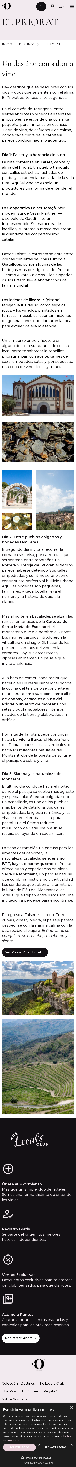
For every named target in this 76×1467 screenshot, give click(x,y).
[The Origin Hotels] (6, 7)
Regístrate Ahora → (20, 1338)
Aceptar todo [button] (19, 1447)
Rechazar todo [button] (55, 1447)
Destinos (28, 1383)
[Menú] (72, 7)
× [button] (71, 1407)
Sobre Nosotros (14, 1399)
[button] (41, 6)
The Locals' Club (51, 1383)
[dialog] (38, 1435)
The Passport (13, 1391)
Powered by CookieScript (38, 1462)
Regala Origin (55, 1391)
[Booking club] (52, 6)
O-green (34, 1391)
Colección (10, 1383)
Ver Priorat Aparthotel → (25, 952)
